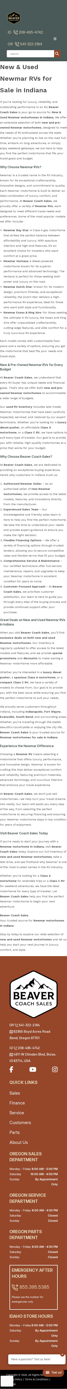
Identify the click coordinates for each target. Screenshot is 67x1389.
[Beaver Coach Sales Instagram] (55, 1069)
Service (16, 1112)
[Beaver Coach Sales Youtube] (32, 1069)
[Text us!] (53, 1373)
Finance (17, 1103)
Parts (14, 1132)
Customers (20, 1122)
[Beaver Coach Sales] (33, 994)
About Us (18, 1142)
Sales (14, 1093)
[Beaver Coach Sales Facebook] (11, 1069)
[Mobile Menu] (56, 39)
